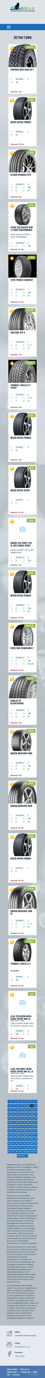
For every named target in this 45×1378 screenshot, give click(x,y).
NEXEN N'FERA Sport (20, 490)
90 (17, 1147)
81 (13, 1143)
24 (9, 1114)
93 (28, 1147)
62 (32, 1131)
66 (17, 1135)
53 (28, 1127)
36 (24, 1118)
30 (32, 1114)
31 (36, 1114)
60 (24, 1131)
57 (13, 1131)
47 (36, 1122)
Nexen (31, 99)
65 (13, 1135)
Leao (31, 994)
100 (24, 1152)
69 (28, 1135)
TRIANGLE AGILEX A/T (20, 963)
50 (17, 1127)
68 (24, 1135)
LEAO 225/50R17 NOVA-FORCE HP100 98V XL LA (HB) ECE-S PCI (21, 1070)
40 (9, 1122)
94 (32, 1147)
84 (24, 1143)
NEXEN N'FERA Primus (20, 122)
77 (28, 1139)
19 (21, 1110)
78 (32, 1139)
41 (13, 1122)
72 (9, 1139)
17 (13, 1110)
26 (17, 1114)
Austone (30, 310)
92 (24, 1147)
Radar (31, 520)
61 (28, 1131)
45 (28, 1122)
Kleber (30, 152)
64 (9, 1135)
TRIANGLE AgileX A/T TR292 (20, 386)
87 (36, 1143)
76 (24, 1139)
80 (9, 1143)
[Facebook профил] (43, 21)
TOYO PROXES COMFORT (21, 280)
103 (35, 1152)
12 (24, 1106)
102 (32, 1152)
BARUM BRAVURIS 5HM (21, 753)
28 (24, 1114)
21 (28, 1110)
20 (24, 1110)
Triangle (30, 362)
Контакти (16, 1374)
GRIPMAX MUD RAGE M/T (22, 69)
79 (36, 1139)
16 (9, 1110)
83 (21, 1143)
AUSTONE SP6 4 (17, 332)
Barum (30, 731)
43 (21, 1122)
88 (9, 1147)
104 (18, 1156)
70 (32, 1135)
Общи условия (12, 1369)
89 (13, 1147)
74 (17, 1139)
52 (24, 1127)
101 (28, 1152)
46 (32, 1122)
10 (17, 1106)
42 (17, 1122)
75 (21, 1139)
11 (21, 1106)
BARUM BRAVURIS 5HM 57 (21, 912)
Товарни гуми (25, 1371)
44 (24, 1122)
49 (13, 1127)
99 (21, 1152)
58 (17, 1131)
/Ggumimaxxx (20, 1356)
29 (28, 1114)
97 (13, 1152)
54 (32, 1127)
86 (32, 1143)
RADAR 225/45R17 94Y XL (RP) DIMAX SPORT (21, 544)
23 (36, 1110)
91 (21, 1147)
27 (21, 1114)
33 (13, 1118)
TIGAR (31, 205)
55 (36, 1127)
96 (9, 1152)
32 (9, 1118)
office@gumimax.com (22, 1347)
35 (21, 1118)
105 (22, 1156)
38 (32, 1118)
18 (17, 1110)
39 (36, 1118)
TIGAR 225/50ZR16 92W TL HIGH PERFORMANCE (21, 229)
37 (28, 1118)
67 (21, 1135)
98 (17, 1152)
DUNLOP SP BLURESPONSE (17, 702)
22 (32, 1110)
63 (36, 1131)
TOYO (31, 257)
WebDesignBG (33, 1374)
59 (21, 1131)
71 (36, 1135)
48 (9, 1127)
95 (36, 1147)
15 (36, 1106)
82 (17, 1143)
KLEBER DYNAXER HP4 (20, 174)
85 (28, 1143)
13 (28, 1106)
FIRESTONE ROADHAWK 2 (21, 648)
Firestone (29, 625)
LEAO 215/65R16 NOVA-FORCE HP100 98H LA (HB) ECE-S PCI (21, 1018)
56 (9, 1131)
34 (17, 1118)
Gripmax (30, 47)
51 (21, 1127)
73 (13, 1139)
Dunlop (30, 678)
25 (13, 1114)
